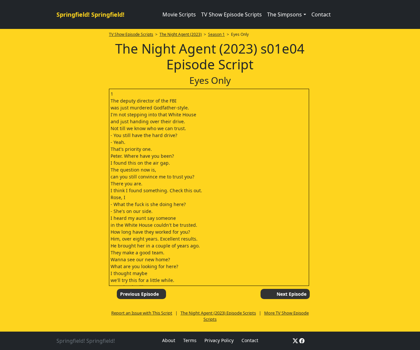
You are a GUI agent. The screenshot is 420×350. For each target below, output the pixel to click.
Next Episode (291, 294)
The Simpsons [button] (284, 14)
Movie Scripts (179, 14)
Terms (190, 340)
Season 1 (216, 34)
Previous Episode (139, 294)
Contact (321, 14)
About (168, 340)
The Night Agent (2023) (180, 34)
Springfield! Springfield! (90, 14)
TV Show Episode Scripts (231, 14)
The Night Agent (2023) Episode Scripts (218, 313)
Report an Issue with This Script (141, 313)
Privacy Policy (219, 340)
